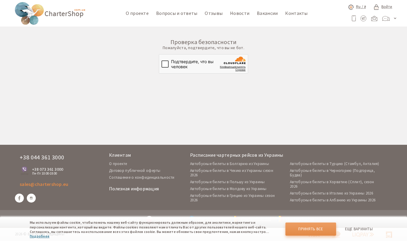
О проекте (137, 13)
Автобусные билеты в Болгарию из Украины (229, 163)
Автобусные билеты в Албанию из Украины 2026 (332, 200)
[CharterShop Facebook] (19, 198)
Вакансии (267, 13)
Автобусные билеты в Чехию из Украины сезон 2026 (231, 173)
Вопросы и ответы (176, 13)
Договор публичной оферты (135, 170)
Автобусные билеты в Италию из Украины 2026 (331, 193)
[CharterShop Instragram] (31, 198)
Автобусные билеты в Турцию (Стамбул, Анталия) (334, 163)
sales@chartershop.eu (44, 184)
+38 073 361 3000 (47, 169)
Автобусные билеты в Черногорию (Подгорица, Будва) (332, 173)
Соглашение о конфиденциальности (142, 177)
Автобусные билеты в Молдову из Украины (228, 188)
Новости (239, 13)
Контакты (296, 13)
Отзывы (214, 13)
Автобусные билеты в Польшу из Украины (227, 181)
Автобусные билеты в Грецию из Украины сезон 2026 (232, 198)
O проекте (118, 163)
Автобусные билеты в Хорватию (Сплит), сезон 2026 (332, 184)
